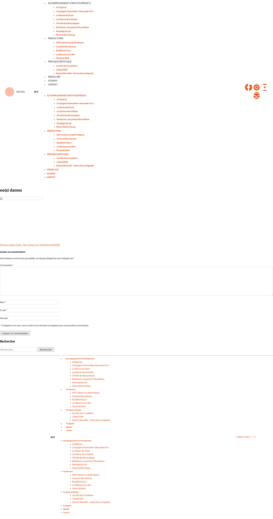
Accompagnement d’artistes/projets (69, 3)
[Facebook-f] (248, 87)
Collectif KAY (62, 70)
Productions (55, 38)
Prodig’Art (54, 77)
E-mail (3, 310)
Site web (4, 318)
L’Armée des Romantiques (67, 23)
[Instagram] (256, 87)
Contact (53, 84)
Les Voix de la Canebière (66, 66)
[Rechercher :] (18, 350)
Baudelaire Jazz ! (63, 50)
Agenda (52, 80)
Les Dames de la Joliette (66, 19)
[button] (136, 91)
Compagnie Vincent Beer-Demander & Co (74, 11)
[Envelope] (256, 95)
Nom (3, 302)
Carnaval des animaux (66, 46)
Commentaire (6, 265)
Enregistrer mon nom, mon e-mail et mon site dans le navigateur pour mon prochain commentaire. (45, 325)
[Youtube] (264, 87)
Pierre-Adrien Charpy (65, 35)
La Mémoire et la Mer (65, 54)
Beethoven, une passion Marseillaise (72, 27)
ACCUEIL (20, 92)
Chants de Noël (62, 58)
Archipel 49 (61, 7)
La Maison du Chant (65, 15)
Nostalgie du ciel (63, 31)
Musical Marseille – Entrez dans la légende (74, 73)
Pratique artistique (60, 61)
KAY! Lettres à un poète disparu (70, 42)
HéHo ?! (247, 437)
